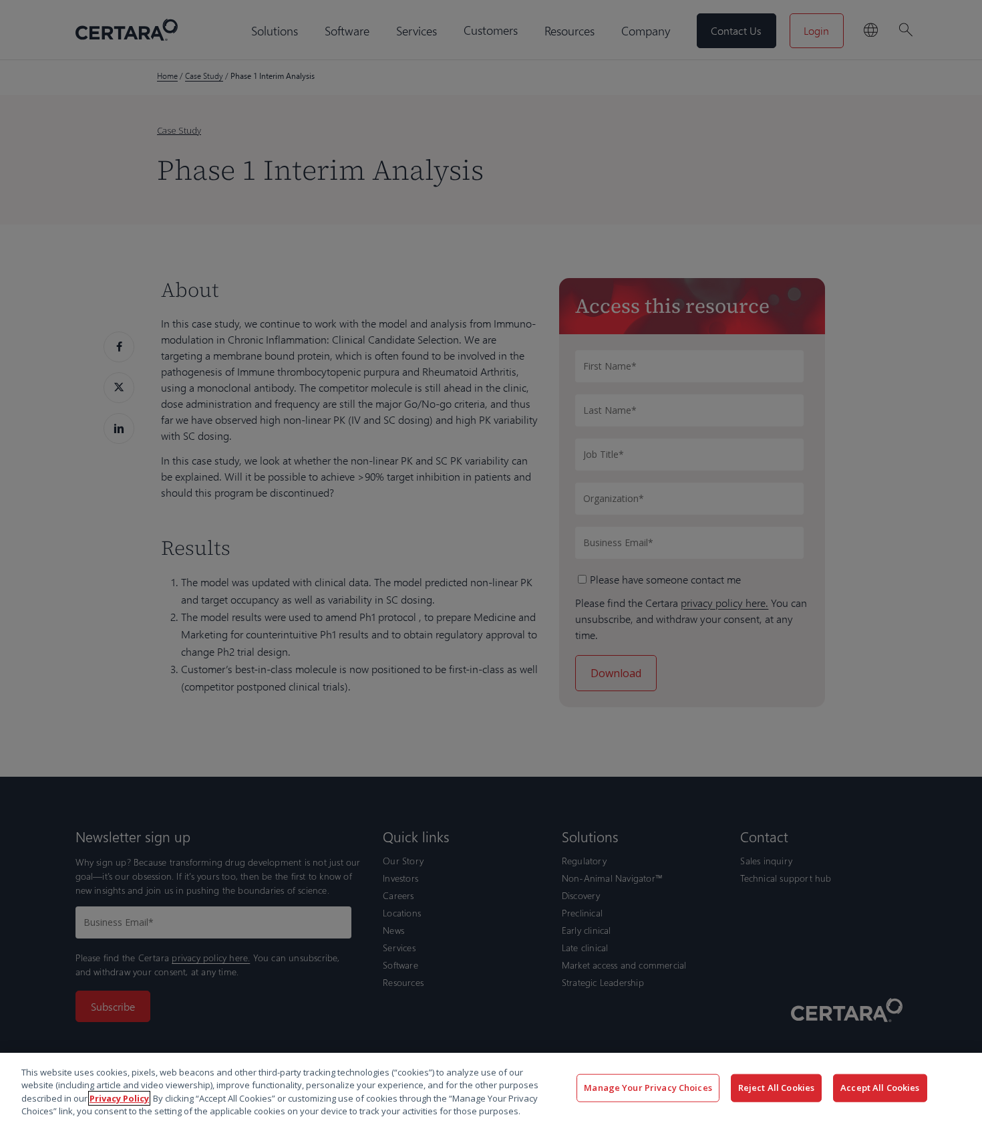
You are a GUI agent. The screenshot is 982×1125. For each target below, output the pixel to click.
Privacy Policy (119, 1098)
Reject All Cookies (776, 1088)
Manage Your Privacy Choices (648, 1088)
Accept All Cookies (879, 1088)
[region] (491, 1089)
